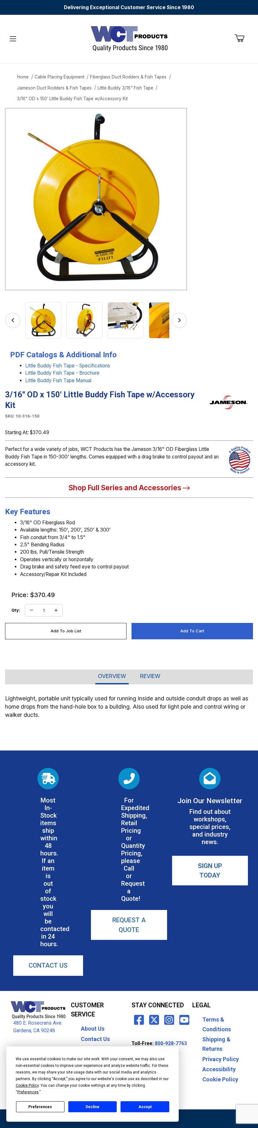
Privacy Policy (220, 1059)
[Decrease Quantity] (31, 610)
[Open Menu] (13, 39)
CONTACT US (48, 965)
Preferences (40, 1107)
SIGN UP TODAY (210, 870)
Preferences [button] (28, 1092)
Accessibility (219, 1069)
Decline (92, 1107)
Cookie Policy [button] (27, 1085)
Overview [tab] (112, 676)
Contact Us (95, 1039)
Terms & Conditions (216, 1024)
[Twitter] (154, 1019)
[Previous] (12, 320)
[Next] (179, 320)
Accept (145, 1107)
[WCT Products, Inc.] (129, 39)
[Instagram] (169, 1019)
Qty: (15, 610)
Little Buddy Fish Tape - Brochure (62, 373)
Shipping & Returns (216, 1044)
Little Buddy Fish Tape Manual (58, 380)
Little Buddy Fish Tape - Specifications (67, 366)
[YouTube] (184, 1019)
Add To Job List (66, 630)
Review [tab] (150, 676)
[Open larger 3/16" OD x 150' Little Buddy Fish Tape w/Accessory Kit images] (96, 199)
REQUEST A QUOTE (129, 924)
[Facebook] (139, 1019)
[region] (96, 320)
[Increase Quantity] (56, 610)
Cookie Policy (220, 1079)
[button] (43, 320)
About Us (92, 1028)
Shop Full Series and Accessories (126, 487)
